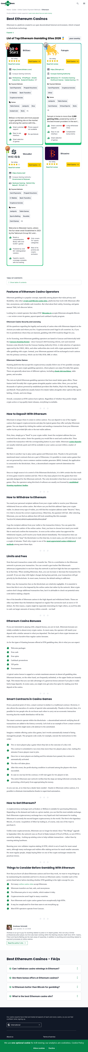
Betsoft (15, 185)
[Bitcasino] (51, 153)
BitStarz (26, 50)
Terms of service (49, 1037)
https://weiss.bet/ (18, 173)
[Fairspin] (52, 50)
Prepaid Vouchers (30, 88)
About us (10, 1037)
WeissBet (27, 154)
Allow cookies (39, 1048)
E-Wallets (13, 93)
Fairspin (65, 50)
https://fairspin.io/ (57, 69)
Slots (23, 111)
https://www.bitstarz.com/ (22, 69)
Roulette (26, 216)
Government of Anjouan (21, 179)
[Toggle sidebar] (84, 3)
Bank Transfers (25, 93)
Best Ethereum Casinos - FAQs (33, 959)
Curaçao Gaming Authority (60, 74)
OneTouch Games (57, 80)
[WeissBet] (13, 153)
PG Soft (22, 185)
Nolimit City (30, 183)
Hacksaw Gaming (18, 183)
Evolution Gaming (68, 78)
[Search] (77, 3)
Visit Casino (35, 61)
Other (50, 93)
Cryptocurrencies (16, 98)
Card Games (52, 106)
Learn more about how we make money (40, 13)
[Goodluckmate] (8, 3)
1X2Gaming (16, 78)
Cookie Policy (78, 1042)
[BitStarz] (13, 50)
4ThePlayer (26, 78)
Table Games (14, 106)
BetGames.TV (56, 78)
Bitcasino (65, 153)
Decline (52, 1048)
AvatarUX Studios (27, 80)
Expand (10, 32)
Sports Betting (15, 216)
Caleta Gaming (70, 80)
